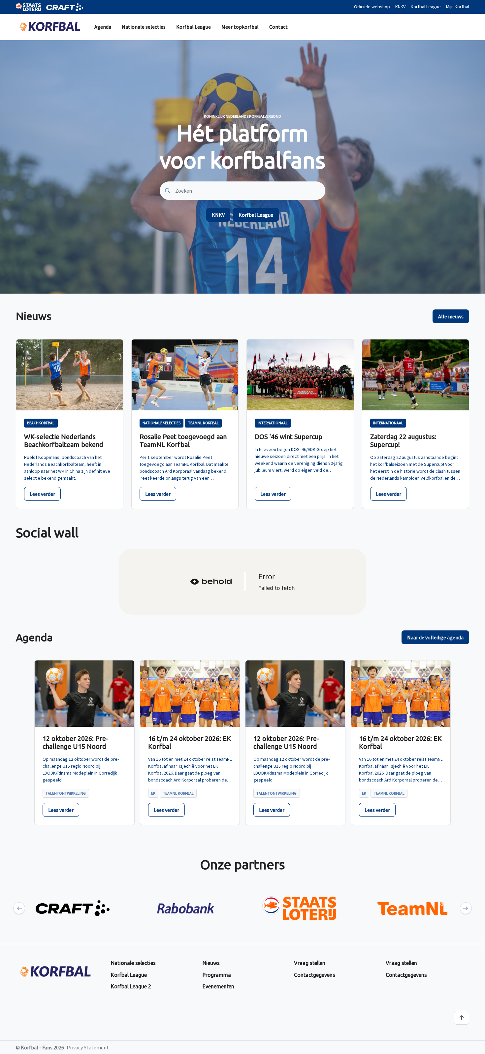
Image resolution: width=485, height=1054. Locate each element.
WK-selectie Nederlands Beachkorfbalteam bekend (63, 440)
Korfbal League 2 (131, 986)
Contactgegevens (314, 975)
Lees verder (42, 494)
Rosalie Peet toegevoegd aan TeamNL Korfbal (183, 440)
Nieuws (211, 963)
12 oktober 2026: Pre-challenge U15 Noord (75, 742)
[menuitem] (102, 27)
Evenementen (218, 986)
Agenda (102, 26)
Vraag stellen (309, 963)
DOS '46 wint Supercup (288, 436)
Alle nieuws (451, 316)
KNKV (400, 7)
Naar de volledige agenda (435, 637)
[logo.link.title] (73, 908)
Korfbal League (426, 7)
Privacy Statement (88, 1047)
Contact (278, 26)
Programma (217, 975)
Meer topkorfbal (240, 26)
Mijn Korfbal (457, 7)
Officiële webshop (372, 7)
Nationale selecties (144, 26)
